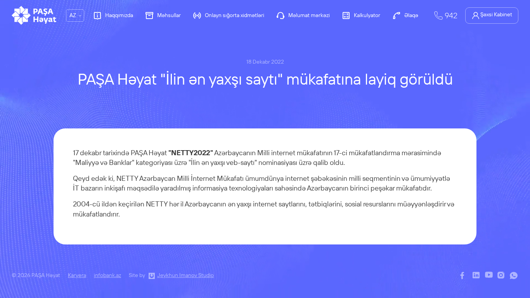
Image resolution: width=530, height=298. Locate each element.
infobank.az (107, 275)
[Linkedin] (477, 276)
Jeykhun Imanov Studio (185, 275)
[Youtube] (489, 276)
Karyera (77, 275)
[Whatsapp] (514, 276)
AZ (72, 15)
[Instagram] (501, 276)
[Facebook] (464, 276)
